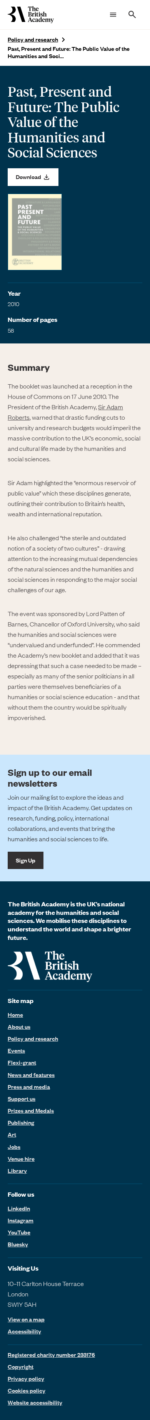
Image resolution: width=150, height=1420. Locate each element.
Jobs (14, 1146)
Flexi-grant (22, 1062)
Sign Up (25, 860)
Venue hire (21, 1158)
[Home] (31, 14)
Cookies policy (26, 1390)
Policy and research (33, 39)
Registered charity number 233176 (51, 1354)
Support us (21, 1098)
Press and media (29, 1086)
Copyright (20, 1366)
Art (12, 1134)
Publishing (21, 1122)
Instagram (20, 1220)
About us (19, 1026)
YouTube (19, 1232)
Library (17, 1170)
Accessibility (24, 1331)
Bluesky (18, 1244)
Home (15, 1014)
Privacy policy (26, 1378)
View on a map (26, 1319)
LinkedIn (19, 1208)
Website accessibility (35, 1402)
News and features (31, 1074)
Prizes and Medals (31, 1110)
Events (16, 1050)
